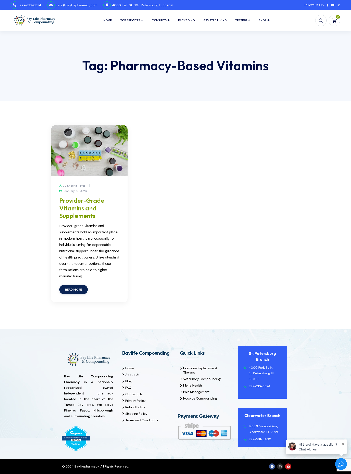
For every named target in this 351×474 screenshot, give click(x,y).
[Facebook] (272, 466)
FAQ (128, 388)
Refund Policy (135, 407)
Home (107, 20)
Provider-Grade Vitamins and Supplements (81, 208)
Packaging (186, 20)
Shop (262, 20)
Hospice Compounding (200, 398)
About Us (132, 375)
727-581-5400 (260, 439)
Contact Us (133, 394)
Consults (159, 20)
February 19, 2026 (75, 191)
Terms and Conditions (141, 420)
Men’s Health (192, 385)
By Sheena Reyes (74, 185)
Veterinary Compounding (202, 379)
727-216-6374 (30, 5)
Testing (241, 20)
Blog (128, 381)
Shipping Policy (136, 414)
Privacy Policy (135, 401)
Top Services (130, 20)
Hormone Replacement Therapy (200, 370)
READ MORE (73, 289)
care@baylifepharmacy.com (76, 5)
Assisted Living (215, 20)
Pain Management (196, 392)
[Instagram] (280, 466)
